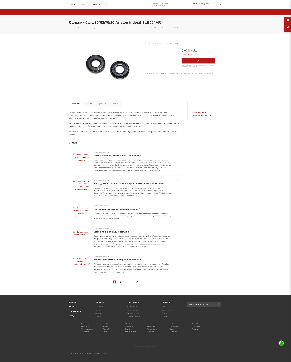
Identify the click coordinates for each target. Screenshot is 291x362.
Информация (133, 302)
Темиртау (195, 329)
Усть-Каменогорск (132, 332)
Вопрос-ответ (166, 310)
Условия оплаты (132, 307)
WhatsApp (154, 344)
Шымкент (129, 324)
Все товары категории (198, 112)
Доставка (102, 104)
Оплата (89, 104)
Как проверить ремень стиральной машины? (117, 209)
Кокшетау (129, 326)
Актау (149, 324)
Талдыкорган (152, 329)
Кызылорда (174, 326)
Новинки (165, 316)
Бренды (72, 316)
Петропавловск (87, 329)
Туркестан (85, 332)
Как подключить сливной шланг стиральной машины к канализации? (129, 183)
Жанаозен (85, 326)
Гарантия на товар (133, 313)
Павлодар (196, 326)
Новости (98, 310)
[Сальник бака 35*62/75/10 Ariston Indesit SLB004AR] (107, 66)
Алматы (84, 324)
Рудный (106, 329)
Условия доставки (133, 310)
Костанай (151, 326)
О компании (99, 307)
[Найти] (104, 4)
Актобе (172, 324)
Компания (99, 302)
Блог (163, 307)
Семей (127, 329)
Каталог (72, 302)
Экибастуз (151, 332)
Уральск (106, 332)
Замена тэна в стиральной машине (111, 232)
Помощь (166, 302)
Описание (76, 104)
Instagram (142, 344)
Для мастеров (75, 311)
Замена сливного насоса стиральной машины (117, 156)
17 (137, 282)
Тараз (171, 329)
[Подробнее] (177, 154)
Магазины (98, 313)
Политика (98, 316)
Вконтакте (136, 344)
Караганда (107, 326)
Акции (71, 307)
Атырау (195, 324)
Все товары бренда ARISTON (201, 115)
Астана (105, 324)
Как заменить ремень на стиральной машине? (117, 260)
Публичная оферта (133, 316)
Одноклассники (148, 344)
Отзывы (116, 104)
